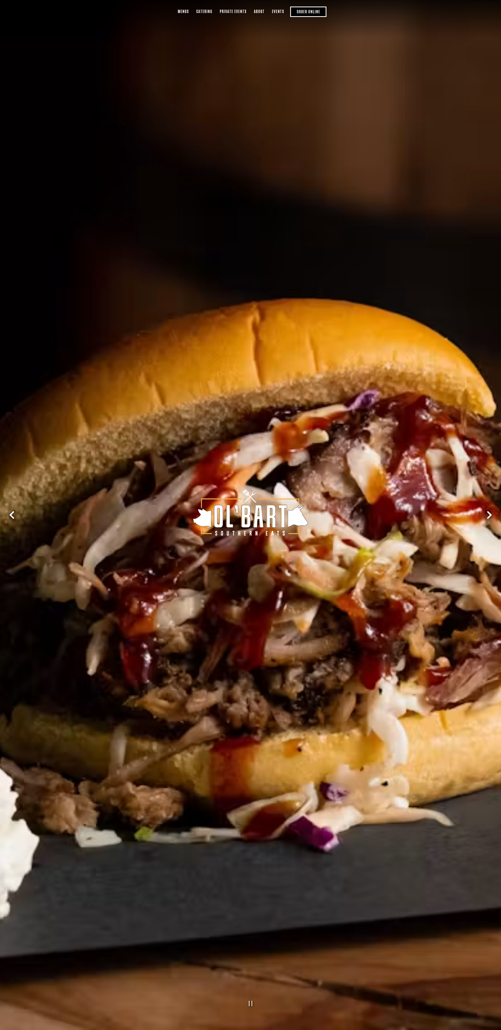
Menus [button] (183, 11)
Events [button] (278, 11)
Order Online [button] (308, 11)
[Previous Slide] (11, 515)
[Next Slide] (489, 515)
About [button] (259, 11)
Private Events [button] (233, 11)
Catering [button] (204, 11)
